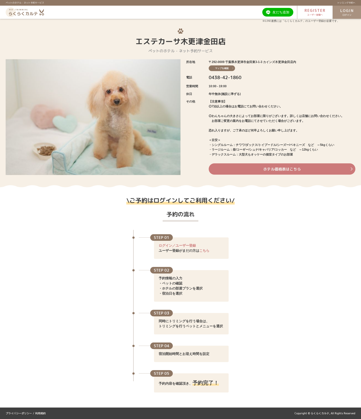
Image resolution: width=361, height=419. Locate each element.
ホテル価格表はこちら (282, 169)
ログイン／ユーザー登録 (177, 245)
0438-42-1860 (225, 77)
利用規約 (40, 413)
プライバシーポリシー (19, 413)
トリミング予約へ (346, 2)
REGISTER (314, 12)
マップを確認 (222, 68)
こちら (204, 250)
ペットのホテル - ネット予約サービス (25, 2)
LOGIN (347, 12)
